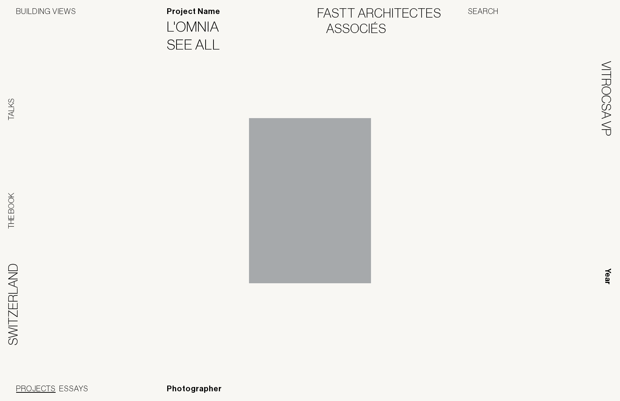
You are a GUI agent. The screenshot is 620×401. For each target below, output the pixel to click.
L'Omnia (197, 26)
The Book (11, 211)
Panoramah (539, 392)
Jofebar (585, 389)
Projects (36, 388)
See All (198, 44)
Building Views (46, 11)
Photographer (194, 388)
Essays (73, 388)
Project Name (193, 11)
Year (607, 276)
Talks (11, 109)
